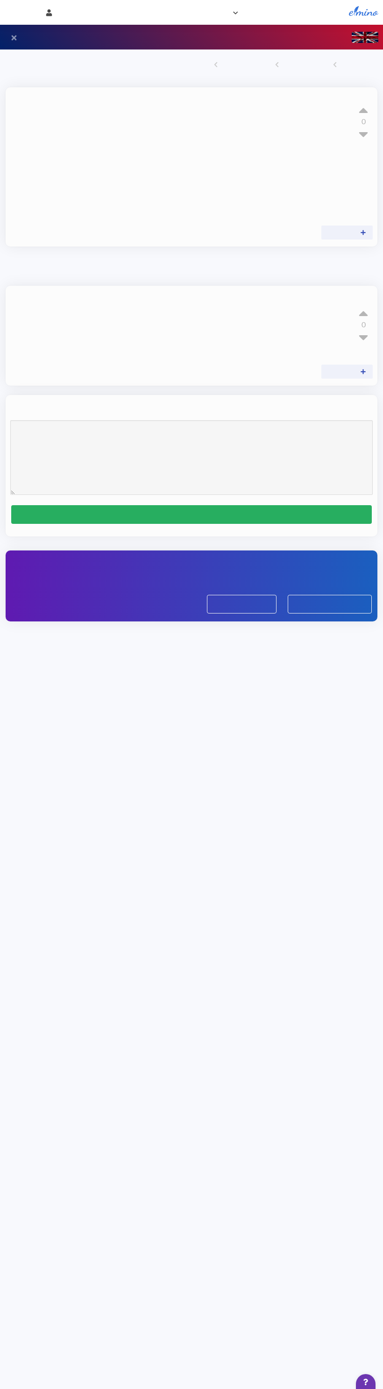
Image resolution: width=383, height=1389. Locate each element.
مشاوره (171, 12)
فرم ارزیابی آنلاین (242, 642)
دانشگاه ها (285, 12)
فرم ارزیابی (206, 12)
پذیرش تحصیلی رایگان (329, 642)
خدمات (249, 12)
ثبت (191, 544)
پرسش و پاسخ (302, 65)
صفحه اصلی (328, 12)
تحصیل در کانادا (241, 65)
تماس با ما (135, 12)
